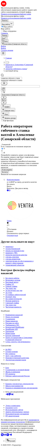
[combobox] (11, 78)
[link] (5, 41)
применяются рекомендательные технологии (20, 421)
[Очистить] (4, 83)
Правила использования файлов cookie (16, 18)
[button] (3, 46)
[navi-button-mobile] (3, 53)
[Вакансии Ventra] (23, 206)
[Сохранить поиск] (3, 89)
